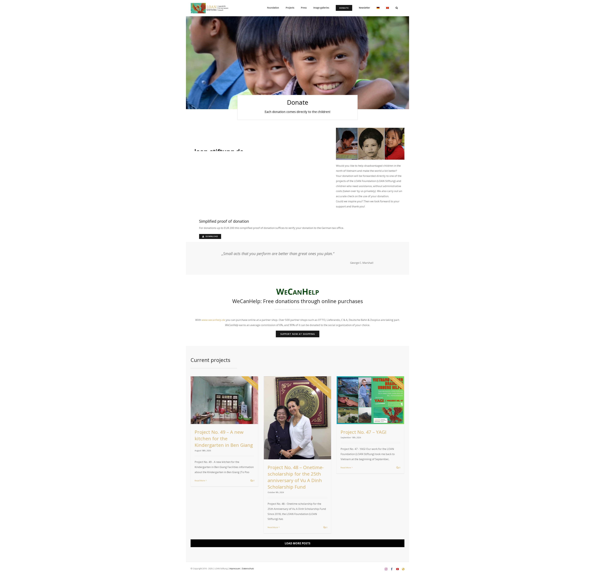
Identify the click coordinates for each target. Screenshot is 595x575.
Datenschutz (248, 568)
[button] (397, 7)
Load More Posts (297, 543)
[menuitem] (378, 7)
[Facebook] (391, 569)
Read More (200, 480)
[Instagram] (386, 569)
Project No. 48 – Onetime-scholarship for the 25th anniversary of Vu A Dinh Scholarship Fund (296, 477)
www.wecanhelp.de (213, 320)
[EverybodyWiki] (403, 569)
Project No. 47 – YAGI (363, 432)
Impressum (234, 568)
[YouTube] (397, 569)
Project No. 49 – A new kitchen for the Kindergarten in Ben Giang (224, 438)
